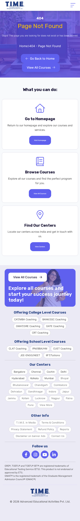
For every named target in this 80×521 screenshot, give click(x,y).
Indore (52, 391)
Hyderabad (18, 378)
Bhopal (64, 378)
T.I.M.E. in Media (26, 422)
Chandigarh (41, 384)
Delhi (63, 371)
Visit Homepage (40, 140)
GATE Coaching (55, 326)
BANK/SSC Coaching (54, 319)
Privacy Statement (21, 429)
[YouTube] (45, 454)
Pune (31, 404)
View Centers (40, 247)
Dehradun (16, 391)
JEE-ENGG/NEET (30, 355)
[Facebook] (26, 454)
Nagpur (55, 398)
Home (23, 46)
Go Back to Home (42, 58)
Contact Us (57, 435)
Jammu (12, 398)
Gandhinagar (35, 391)
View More (46, 404)
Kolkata (34, 378)
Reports (64, 429)
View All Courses (39, 67)
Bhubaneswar (21, 384)
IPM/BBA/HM (39, 348)
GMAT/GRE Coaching (28, 326)
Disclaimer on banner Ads (30, 435)
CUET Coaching (62, 348)
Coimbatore (60, 384)
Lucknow (40, 398)
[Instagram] (35, 454)
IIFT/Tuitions (53, 355)
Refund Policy (46, 429)
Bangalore (19, 371)
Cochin (51, 371)
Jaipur (65, 391)
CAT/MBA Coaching (25, 319)
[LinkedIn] (54, 454)
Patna (69, 398)
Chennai (36, 371)
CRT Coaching (40, 332)
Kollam (25, 398)
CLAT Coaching (17, 348)
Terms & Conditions (52, 422)
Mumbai (49, 378)
